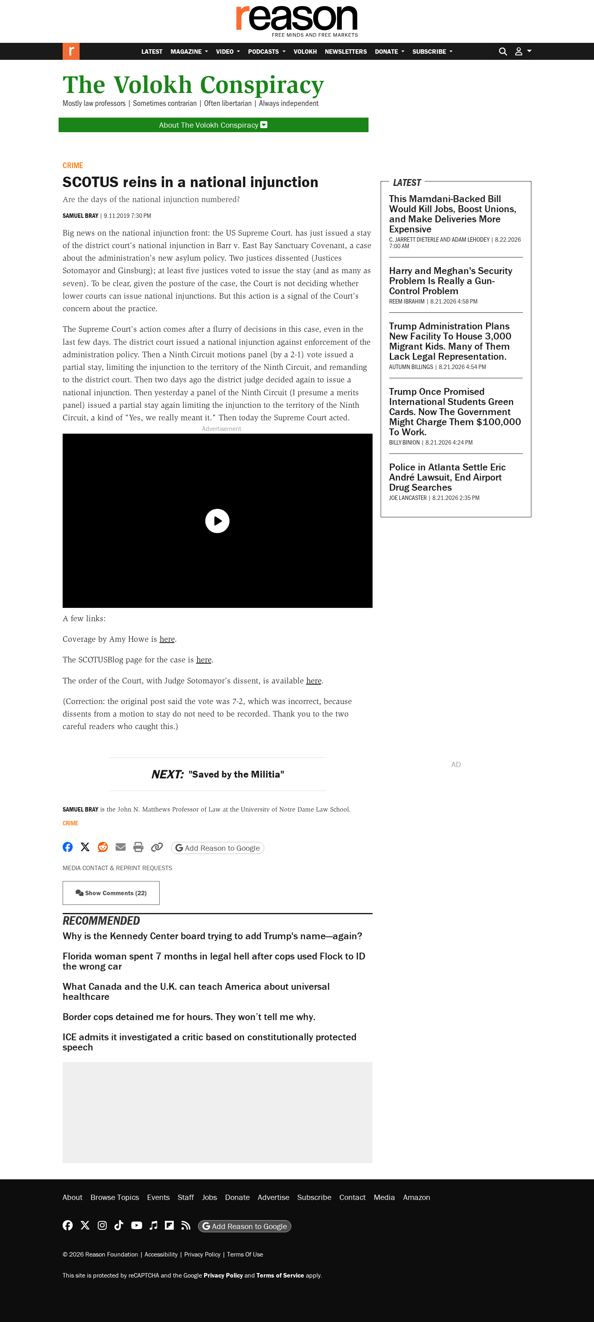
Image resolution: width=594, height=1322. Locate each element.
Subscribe (430, 51)
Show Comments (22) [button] (115, 893)
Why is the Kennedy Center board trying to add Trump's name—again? (212, 936)
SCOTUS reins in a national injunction (190, 181)
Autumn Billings (411, 366)
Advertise (273, 1197)
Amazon (416, 1197)
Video (225, 51)
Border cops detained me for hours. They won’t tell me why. (189, 1016)
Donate (387, 51)
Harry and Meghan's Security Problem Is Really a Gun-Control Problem (450, 280)
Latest (151, 51)
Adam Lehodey (470, 239)
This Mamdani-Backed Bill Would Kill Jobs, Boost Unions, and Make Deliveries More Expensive (452, 213)
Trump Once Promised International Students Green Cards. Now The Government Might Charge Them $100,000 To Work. (455, 411)
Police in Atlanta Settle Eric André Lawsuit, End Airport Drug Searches (447, 477)
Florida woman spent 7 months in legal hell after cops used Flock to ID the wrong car (214, 961)
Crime (73, 165)
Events (158, 1197)
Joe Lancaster (408, 497)
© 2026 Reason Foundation (100, 1254)
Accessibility (161, 1254)
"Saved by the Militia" (217, 774)
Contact (352, 1197)
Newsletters (346, 51)
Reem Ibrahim (407, 301)
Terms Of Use (245, 1254)
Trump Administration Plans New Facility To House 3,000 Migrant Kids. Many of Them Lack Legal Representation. (450, 341)
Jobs (209, 1197)
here (167, 639)
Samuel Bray (80, 215)
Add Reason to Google (221, 848)
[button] (523, 51)
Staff (186, 1197)
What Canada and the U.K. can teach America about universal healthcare (196, 991)
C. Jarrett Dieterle (414, 239)
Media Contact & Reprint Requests (117, 868)
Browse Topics (115, 1197)
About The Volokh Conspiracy (209, 125)
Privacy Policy (202, 1254)
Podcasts (264, 51)
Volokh (305, 51)
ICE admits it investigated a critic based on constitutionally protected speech (209, 1042)
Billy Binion (404, 442)
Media (384, 1197)
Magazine (187, 51)
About (72, 1197)
